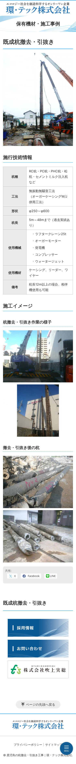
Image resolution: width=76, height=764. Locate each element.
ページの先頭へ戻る (40, 704)
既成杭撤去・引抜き (25, 603)
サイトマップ (53, 744)
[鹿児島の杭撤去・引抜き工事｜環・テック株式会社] (38, 8)
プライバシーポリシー (28, 744)
